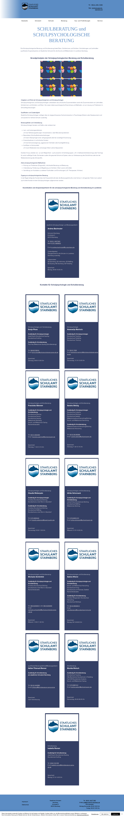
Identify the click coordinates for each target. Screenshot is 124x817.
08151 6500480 (35, 435)
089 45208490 (47, 606)
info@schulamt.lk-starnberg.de (91, 802)
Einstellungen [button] (95, 814)
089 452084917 (35, 606)
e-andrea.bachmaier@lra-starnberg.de (62, 247)
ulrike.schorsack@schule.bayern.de (81, 520)
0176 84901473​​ (74, 518)
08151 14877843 (55, 241)
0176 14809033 (56, 243)
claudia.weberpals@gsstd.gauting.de (43, 520)
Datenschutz (25, 804)
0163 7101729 (54, 763)
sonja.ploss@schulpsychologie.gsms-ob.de (45, 352)
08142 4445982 (35, 685)
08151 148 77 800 (91, 800)
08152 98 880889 (75, 434)
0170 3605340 (34, 518)
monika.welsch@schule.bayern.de (81, 687)
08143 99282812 (75, 606)
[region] (50, 69)
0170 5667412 (74, 685)
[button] (38, 20)
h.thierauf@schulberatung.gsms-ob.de (43, 687)
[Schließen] (122, 814)
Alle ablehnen (105, 814)
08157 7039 (73, 350)
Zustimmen (116, 814)
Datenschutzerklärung (83, 815)
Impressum (24, 801)
